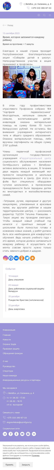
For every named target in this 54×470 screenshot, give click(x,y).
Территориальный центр (36, 158)
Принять (9, 464)
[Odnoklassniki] (21, 258)
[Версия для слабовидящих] (38, 15)
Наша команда (10, 375)
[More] (32, 258)
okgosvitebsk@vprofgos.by (19, 422)
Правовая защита (11, 349)
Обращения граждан (13, 353)
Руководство (9, 366)
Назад (10, 25)
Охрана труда (9, 344)
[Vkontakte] (16, 258)
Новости (7, 339)
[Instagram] (5, 258)
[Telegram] (27, 258)
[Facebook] (10, 258)
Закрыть (26, 464)
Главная (7, 335)
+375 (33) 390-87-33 (41, 8)
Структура (8, 371)
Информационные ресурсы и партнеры (22, 380)
